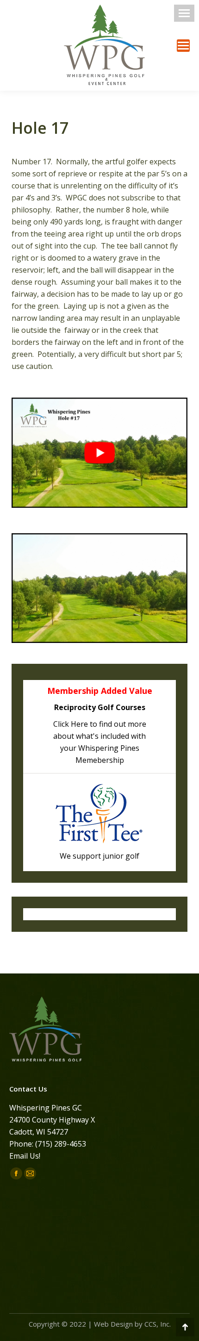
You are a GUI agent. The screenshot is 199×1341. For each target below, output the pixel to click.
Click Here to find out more (99, 724)
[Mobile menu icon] (184, 13)
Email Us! (24, 1156)
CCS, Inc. (157, 1324)
